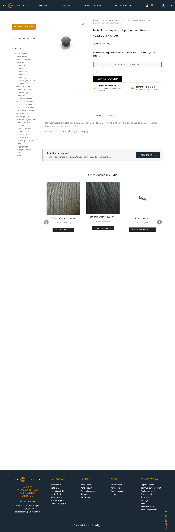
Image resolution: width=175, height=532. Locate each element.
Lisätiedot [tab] (109, 115)
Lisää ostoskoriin (107, 78)
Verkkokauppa (93, 5)
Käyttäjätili (145, 500)
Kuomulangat (23, 143)
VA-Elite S (22, 65)
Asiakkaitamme (117, 491)
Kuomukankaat (24, 122)
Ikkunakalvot (23, 125)
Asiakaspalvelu (124, 5)
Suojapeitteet (87, 494)
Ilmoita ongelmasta (147, 155)
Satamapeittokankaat (27, 140)
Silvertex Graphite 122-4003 (103, 216)
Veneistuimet (86, 488)
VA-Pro (21, 74)
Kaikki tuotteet (20, 53)
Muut (18, 152)
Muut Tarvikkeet (25, 98)
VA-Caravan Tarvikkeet (25, 110)
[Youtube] (29, 501)
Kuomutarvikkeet (23, 86)
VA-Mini (21, 68)
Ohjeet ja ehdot (147, 484)
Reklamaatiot (146, 494)
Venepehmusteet (88, 491)
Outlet (19, 155)
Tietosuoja (145, 497)
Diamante (24, 137)
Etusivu (96, 20)
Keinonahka (25, 131)
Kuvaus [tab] (97, 115)
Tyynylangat (23, 146)
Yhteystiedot (116, 484)
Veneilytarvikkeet (23, 149)
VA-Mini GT (22, 71)
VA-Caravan (85, 497)
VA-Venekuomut (23, 56)
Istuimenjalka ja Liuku (27, 80)
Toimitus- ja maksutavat (151, 488)
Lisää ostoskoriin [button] (63, 230)
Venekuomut (86, 484)
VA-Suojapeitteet (23, 59)
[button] (147, 6)
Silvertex (24, 134)
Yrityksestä (115, 488)
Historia (114, 494)
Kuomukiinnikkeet (25, 89)
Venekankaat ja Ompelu (26, 119)
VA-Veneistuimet (23, 62)
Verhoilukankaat (25, 128)
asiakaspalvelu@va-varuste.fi (27, 511)
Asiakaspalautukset (149, 491)
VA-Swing (22, 77)
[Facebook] (21, 501)
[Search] (33, 38)
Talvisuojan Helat (25, 104)
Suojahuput (23, 83)
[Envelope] (33, 501)
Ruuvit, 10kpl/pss (142, 218)
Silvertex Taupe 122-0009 (63, 218)
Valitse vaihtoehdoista (142, 229)
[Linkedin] (25, 501)
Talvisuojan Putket (26, 107)
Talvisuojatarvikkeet (24, 101)
